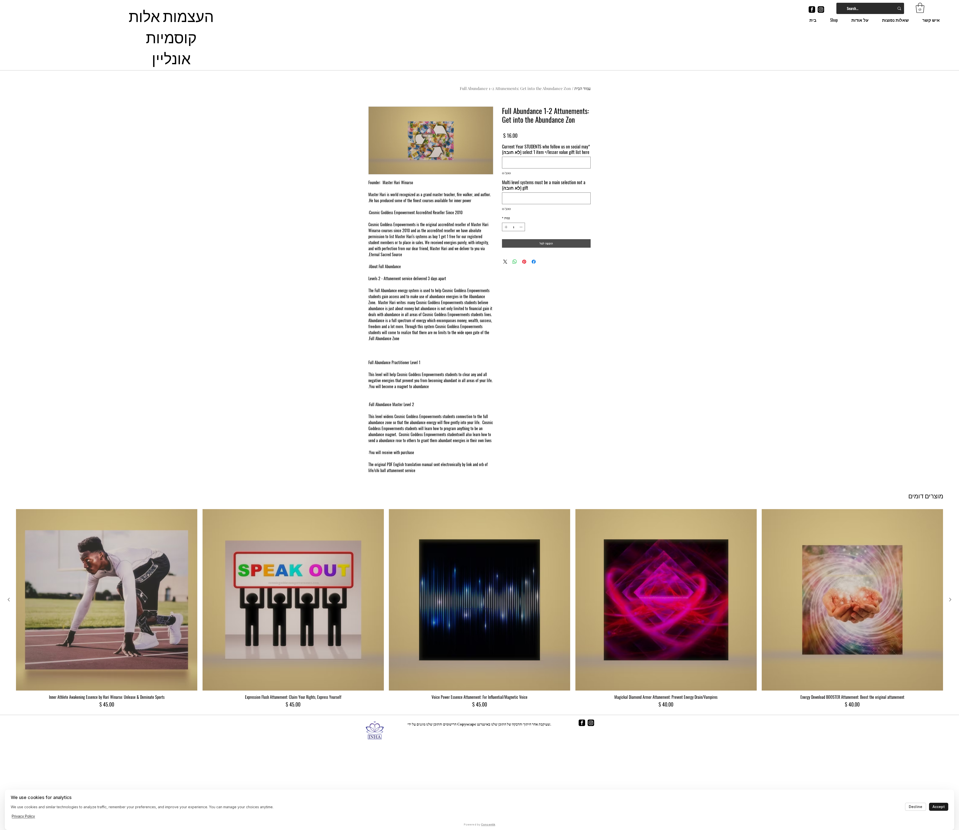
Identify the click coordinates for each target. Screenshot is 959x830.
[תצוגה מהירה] (852, 600)
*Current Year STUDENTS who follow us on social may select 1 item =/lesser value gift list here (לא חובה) (546, 149)
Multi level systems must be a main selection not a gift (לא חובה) (543, 184)
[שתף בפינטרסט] (524, 262)
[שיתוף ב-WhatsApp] (515, 262)
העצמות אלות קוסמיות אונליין (171, 36)
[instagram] (821, 9)
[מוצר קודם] (950, 600)
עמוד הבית (582, 88)
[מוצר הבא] (9, 600)
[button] (920, 8)
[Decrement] (521, 227)
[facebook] (812, 9)
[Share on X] (505, 262)
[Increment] (505, 227)
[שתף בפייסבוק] (534, 262)
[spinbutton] (513, 227)
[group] (479, 608)
